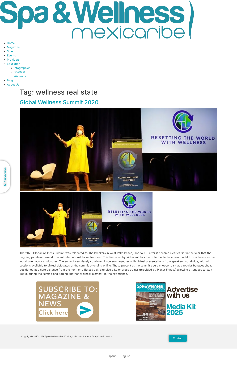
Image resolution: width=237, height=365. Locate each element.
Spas (10, 51)
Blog (10, 80)
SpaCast (19, 72)
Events (11, 55)
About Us (13, 84)
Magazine (13, 47)
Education (13, 63)
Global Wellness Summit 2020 (59, 102)
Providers (13, 59)
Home (11, 43)
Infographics (22, 68)
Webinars (20, 76)
